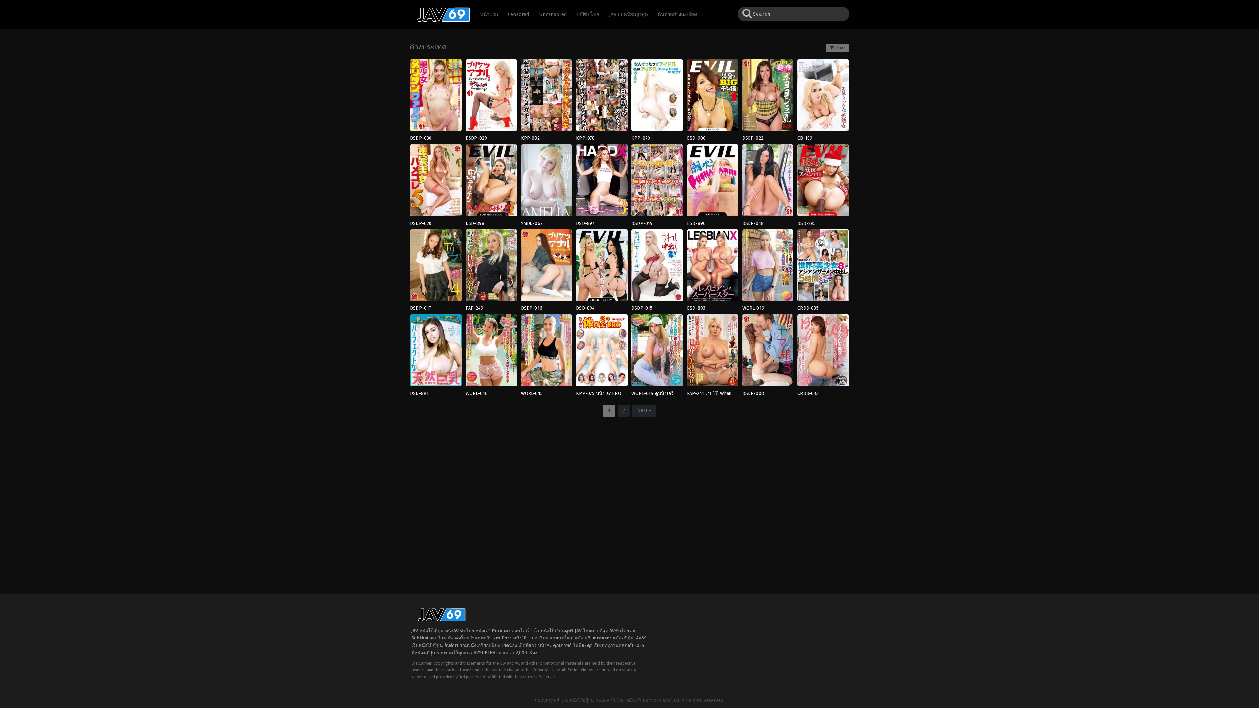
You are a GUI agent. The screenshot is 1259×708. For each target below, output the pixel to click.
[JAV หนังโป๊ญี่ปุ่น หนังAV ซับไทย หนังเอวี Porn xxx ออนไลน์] (440, 21)
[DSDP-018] (768, 182)
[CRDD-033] (823, 352)
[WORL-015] (546, 352)
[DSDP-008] (768, 352)
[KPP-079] (657, 97)
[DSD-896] (712, 182)
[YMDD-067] (546, 182)
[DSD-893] (712, 267)
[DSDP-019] (657, 182)
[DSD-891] (436, 352)
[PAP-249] (491, 267)
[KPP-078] (602, 97)
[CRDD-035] (823, 267)
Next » (644, 410)
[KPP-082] (546, 97)
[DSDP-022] (768, 97)
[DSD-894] (602, 267)
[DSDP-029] (491, 97)
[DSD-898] (491, 182)
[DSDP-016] (546, 267)
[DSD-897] (602, 182)
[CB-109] (823, 97)
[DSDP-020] (436, 182)
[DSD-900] (712, 97)
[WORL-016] (491, 352)
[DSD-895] (823, 182)
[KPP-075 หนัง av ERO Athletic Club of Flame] (602, 352)
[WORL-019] (768, 267)
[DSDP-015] (657, 267)
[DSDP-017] (436, 267)
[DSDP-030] (436, 97)
